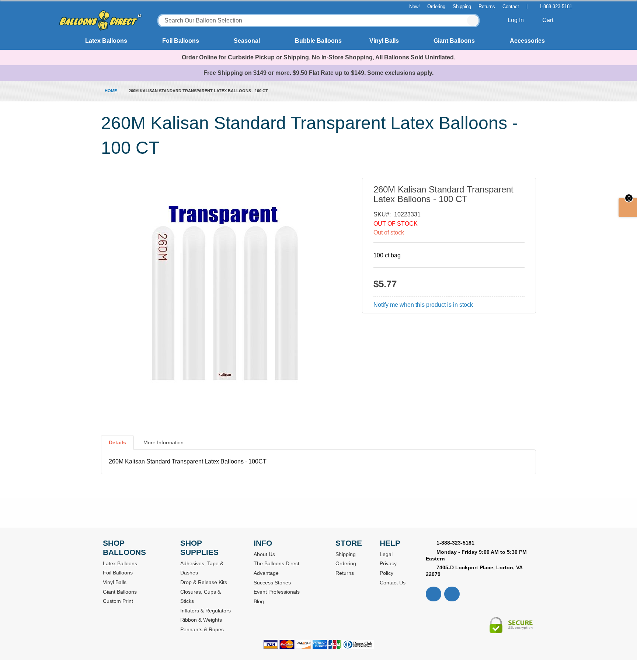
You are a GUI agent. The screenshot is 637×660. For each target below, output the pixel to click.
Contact (510, 6)
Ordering (436, 6)
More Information (163, 442)
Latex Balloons (106, 41)
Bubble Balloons (318, 41)
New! (414, 6)
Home (111, 90)
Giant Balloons (454, 41)
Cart (548, 20)
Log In (516, 20)
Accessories (527, 41)
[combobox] (318, 20)
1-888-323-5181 (555, 6)
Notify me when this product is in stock (423, 305)
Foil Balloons (180, 41)
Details (117, 442)
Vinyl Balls (384, 41)
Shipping (462, 6)
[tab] (117, 445)
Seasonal (247, 41)
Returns (486, 6)
